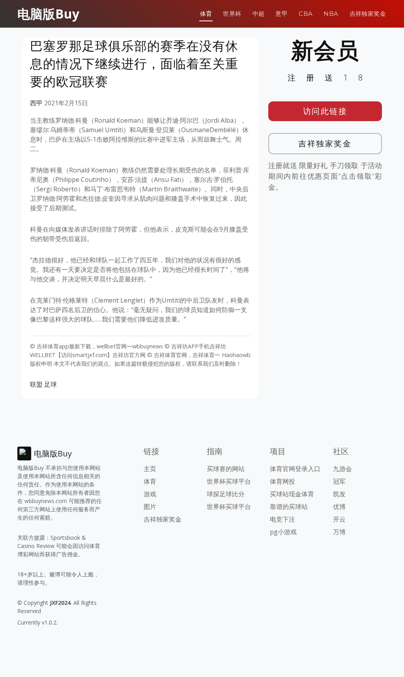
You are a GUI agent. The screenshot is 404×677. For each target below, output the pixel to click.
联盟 (36, 384)
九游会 (342, 468)
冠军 (339, 481)
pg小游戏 (283, 531)
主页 (150, 468)
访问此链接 (325, 111)
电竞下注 (282, 519)
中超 (258, 13)
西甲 (36, 103)
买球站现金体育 (292, 494)
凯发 (339, 494)
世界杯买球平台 (229, 481)
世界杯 (232, 13)
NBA (331, 13)
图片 (150, 506)
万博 (339, 531)
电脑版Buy (48, 13)
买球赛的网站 (226, 468)
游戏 (150, 494)
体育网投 (282, 481)
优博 (339, 506)
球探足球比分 (226, 494)
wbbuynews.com (45, 501)
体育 (206, 13)
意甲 (281, 13)
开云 (339, 519)
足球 (50, 384)
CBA (305, 13)
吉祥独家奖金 (368, 13)
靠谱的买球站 (289, 506)
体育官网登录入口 (295, 468)
